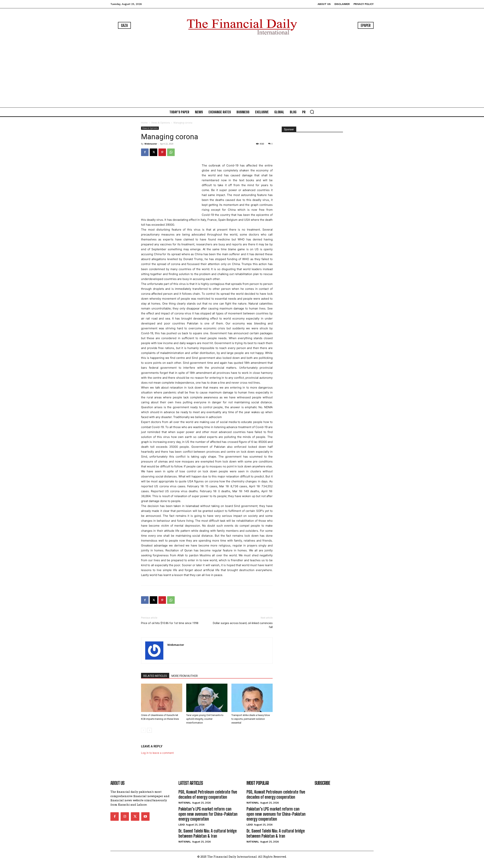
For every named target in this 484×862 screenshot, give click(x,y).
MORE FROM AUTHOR (184, 675)
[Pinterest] (162, 152)
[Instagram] (125, 816)
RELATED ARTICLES (155, 675)
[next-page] (149, 730)
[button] (311, 111)
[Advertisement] (242, 71)
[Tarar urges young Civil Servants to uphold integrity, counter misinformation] (206, 698)
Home (144, 122)
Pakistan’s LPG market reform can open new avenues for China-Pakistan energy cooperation (207, 814)
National (184, 802)
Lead (181, 824)
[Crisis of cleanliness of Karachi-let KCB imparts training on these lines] (161, 698)
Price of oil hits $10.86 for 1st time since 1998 (169, 623)
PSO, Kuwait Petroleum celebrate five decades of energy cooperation (207, 794)
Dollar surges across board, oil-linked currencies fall (243, 625)
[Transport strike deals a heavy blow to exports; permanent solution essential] (252, 698)
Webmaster (150, 143)
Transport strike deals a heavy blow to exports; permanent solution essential (250, 719)
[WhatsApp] (171, 152)
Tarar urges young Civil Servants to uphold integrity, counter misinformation (204, 719)
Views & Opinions (160, 122)
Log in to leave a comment (157, 752)
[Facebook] (145, 152)
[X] (153, 152)
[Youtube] (145, 816)
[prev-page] (143, 730)
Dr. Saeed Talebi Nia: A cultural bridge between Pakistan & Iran (207, 833)
